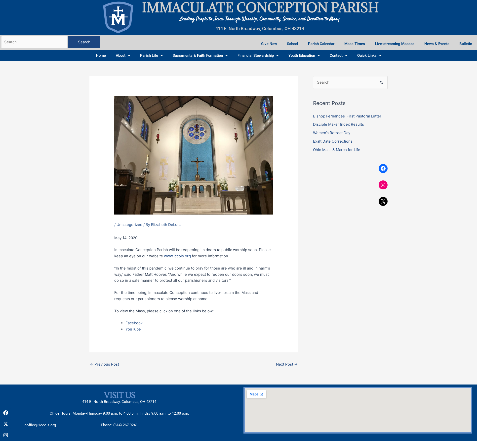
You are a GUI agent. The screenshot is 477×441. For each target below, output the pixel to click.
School (292, 44)
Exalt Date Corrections (333, 141)
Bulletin (465, 44)
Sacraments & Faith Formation (198, 55)
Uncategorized (129, 224)
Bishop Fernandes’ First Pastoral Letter (347, 116)
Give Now (269, 44)
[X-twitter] (6, 424)
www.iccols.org (177, 256)
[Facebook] (383, 168)
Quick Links (367, 55)
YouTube (133, 329)
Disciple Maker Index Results (338, 124)
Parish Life (149, 55)
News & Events (436, 44)
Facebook (134, 323)
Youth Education (301, 55)
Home (101, 55)
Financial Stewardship (256, 55)
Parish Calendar (321, 44)
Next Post (287, 364)
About (120, 55)
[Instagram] (383, 184)
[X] (383, 201)
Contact (336, 55)
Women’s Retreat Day (331, 132)
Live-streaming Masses (394, 44)
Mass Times (354, 44)
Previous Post (104, 364)
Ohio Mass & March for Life (336, 149)
